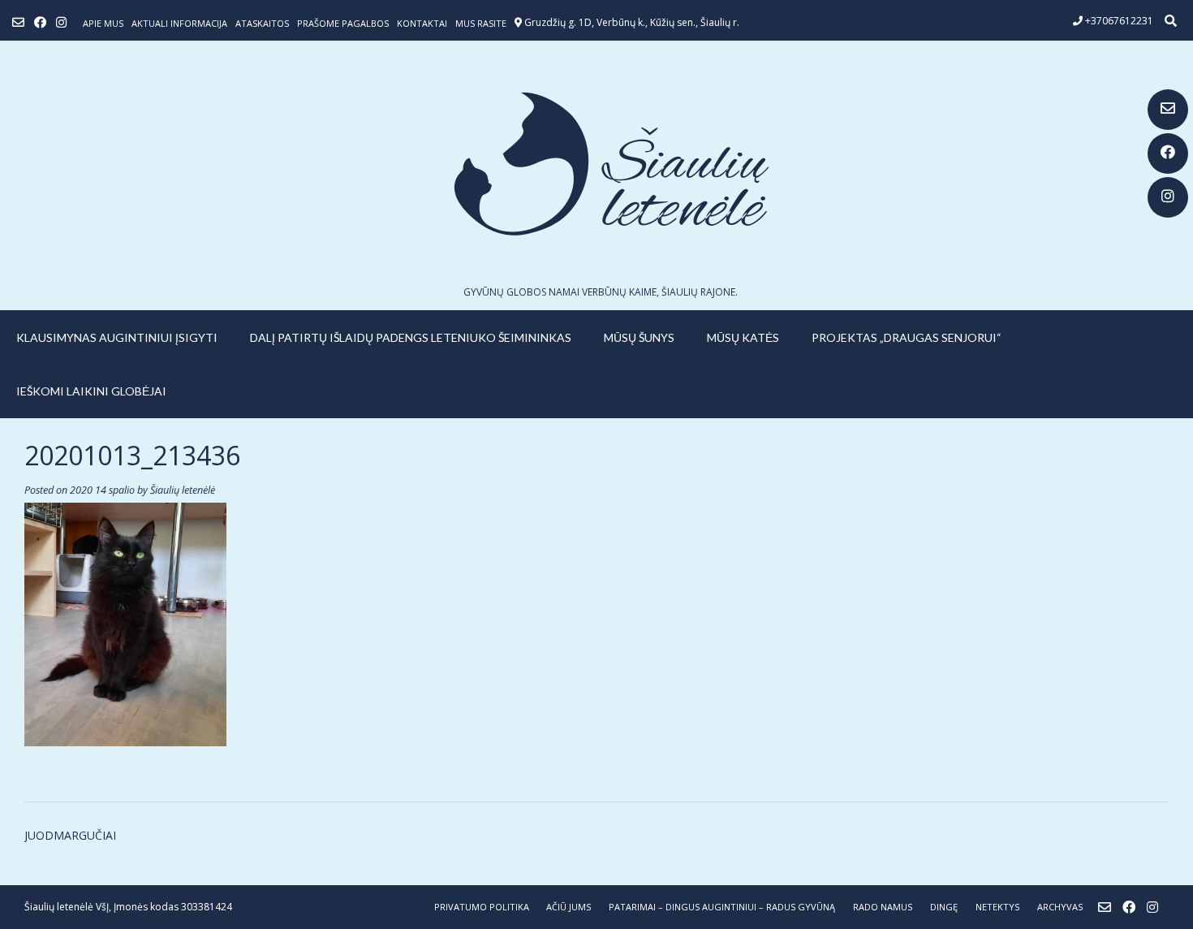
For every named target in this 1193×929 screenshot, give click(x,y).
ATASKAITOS (262, 23)
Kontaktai (422, 23)
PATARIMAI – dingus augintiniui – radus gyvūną (722, 907)
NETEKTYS (997, 907)
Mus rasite (480, 23)
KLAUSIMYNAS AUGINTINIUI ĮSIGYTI (116, 337)
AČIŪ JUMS (568, 907)
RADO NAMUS (882, 907)
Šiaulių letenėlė (182, 490)
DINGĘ (944, 907)
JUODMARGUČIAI (70, 835)
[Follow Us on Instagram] (1168, 197)
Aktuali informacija (179, 23)
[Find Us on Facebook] (1168, 153)
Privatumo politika (481, 907)
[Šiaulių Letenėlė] (596, 164)
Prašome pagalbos (343, 23)
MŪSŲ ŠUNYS (639, 337)
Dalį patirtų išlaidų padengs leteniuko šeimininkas (410, 337)
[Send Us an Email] (1168, 109)
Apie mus (103, 23)
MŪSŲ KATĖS (743, 337)
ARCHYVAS (1060, 907)
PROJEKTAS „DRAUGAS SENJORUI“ (906, 337)
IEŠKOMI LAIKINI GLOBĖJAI (91, 391)
